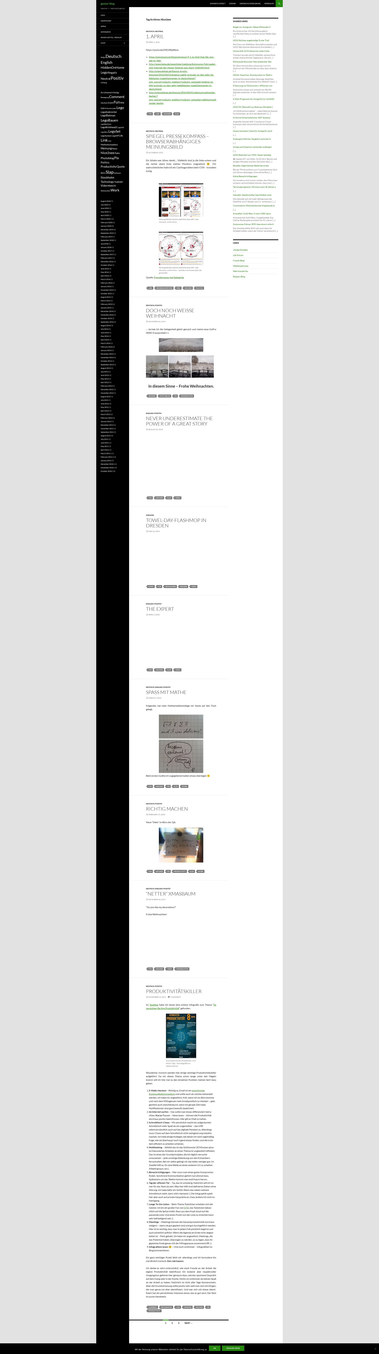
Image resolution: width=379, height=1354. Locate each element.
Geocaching (170, 586)
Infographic (166, 1307)
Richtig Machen (167, 809)
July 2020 (104, 205)
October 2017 (106, 251)
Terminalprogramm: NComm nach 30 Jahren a (254, 187)
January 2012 (106, 421)
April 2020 (105, 215)
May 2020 (105, 212)
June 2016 (105, 269)
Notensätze (106, 32)
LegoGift (121, 127)
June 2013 (105, 375)
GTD (186, 1207)
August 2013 (106, 368)
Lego (103, 15)
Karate (109, 108)
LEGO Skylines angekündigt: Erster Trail (251, 40)
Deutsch (150, 31)
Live (109, 141)
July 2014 (104, 329)
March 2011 (105, 453)
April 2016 (105, 276)
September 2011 (107, 432)
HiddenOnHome (112, 67)
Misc (178, 288)
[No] (375, 1348)
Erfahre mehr (233, 1348)
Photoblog (165, 396)
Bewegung (105, 97)
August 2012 (106, 396)
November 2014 (107, 315)
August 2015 (106, 297)
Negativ (112, 72)
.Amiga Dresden (240, 250)
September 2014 (107, 322)
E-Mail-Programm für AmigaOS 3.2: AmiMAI (253, 99)
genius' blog (107, 3)
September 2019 (107, 233)
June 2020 (105, 208)
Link (158, 114)
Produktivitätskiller (174, 991)
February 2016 (106, 283)
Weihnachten (187, 396)
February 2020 (106, 222)
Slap (177, 114)
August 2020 (106, 201)
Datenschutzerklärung (250, 3)
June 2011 (105, 443)
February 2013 (106, 386)
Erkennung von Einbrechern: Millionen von (252, 85)
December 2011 (107, 425)
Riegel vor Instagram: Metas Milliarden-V (252, 27)
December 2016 (107, 261)
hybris (103, 108)
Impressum (269, 3)
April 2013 (105, 382)
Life (121, 135)
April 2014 (105, 340)
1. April (155, 36)
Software (117, 173)
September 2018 (107, 240)
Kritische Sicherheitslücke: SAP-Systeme (251, 117)
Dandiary (104, 103)
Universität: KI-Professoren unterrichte (251, 51)
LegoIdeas (104, 132)
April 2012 (105, 411)
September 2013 (107, 364)
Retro (103, 173)
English (150, 413)
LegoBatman (108, 115)
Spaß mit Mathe (166, 692)
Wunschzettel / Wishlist (111, 37)
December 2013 (107, 354)
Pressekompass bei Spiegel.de (169, 277)
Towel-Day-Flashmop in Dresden (176, 523)
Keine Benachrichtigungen (245, 176)
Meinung (188, 1307)
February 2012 (106, 418)
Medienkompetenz (164, 288)
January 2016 (106, 286)
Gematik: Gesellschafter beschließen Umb (252, 195)
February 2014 (106, 347)
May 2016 (105, 272)
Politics (199, 288)
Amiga (103, 26)
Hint (122, 102)
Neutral (159, 31)
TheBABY (118, 182)
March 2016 (105, 279)
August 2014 (106, 325)
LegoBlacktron (106, 124)
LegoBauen (109, 120)
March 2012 (105, 414)
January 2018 (106, 247)
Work (184, 786)
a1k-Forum (238, 255)
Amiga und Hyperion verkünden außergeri (252, 147)
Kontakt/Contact (217, 3)
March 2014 (105, 343)
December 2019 (107, 229)
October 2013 (106, 361)
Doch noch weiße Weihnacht (170, 313)
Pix (175, 396)
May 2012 (105, 407)
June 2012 (105, 404)
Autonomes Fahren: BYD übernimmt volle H (253, 224)
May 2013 (105, 379)
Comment (152, 1307)
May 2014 (105, 336)
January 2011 (106, 460)
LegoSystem (106, 136)
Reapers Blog (239, 276)
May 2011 (105, 446)
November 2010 (107, 467)
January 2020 (106, 226)
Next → (189, 1323)
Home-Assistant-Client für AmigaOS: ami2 (252, 131)
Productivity (180, 871)
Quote (121, 166)
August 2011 (106, 436)
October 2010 (106, 471)
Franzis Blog (238, 260)
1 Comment (175, 997)
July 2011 (104, 439)
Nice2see (167, 114)
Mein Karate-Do (240, 271)
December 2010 (107, 464)
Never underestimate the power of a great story (179, 421)
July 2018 (104, 244)
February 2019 (106, 237)
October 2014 (106, 318)
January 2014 (106, 350)
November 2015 (107, 290)
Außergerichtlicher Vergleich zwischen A (252, 139)
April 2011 (105, 450)
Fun (150, 114)
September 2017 (107, 254)
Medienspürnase (240, 266)
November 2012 (107, 393)
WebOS (112, 185)
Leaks (114, 108)
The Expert (160, 609)
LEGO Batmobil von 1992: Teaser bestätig (252, 155)
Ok (214, 1348)
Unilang (150, 515)
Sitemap (232, 3)
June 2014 (105, 332)
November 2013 (107, 357)
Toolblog (154, 1004)
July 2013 (104, 372)
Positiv (158, 305)
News (114, 148)
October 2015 (106, 293)
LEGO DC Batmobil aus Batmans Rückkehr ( (253, 107)
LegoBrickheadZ (109, 127)
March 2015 (105, 300)
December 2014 (107, 311)
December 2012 (107, 389)
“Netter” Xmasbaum (171, 894)
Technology (107, 181)
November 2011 (107, 428)
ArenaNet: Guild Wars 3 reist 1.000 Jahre (252, 213)
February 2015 (106, 304)
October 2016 (106, 265)
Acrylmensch (107, 92)
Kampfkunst (106, 21)
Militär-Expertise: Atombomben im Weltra (252, 75)
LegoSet (114, 131)
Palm (117, 153)
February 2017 (106, 258)
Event (151, 586)
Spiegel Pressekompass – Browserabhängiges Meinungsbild (177, 141)
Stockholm (107, 177)
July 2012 (104, 400)
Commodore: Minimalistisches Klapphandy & (254, 205)
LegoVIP (115, 136)
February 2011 (106, 457)
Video (177, 498)
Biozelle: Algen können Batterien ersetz (251, 165)
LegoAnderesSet (109, 112)
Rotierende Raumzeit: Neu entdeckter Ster (252, 61)
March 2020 (105, 219)
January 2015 (106, 308)
